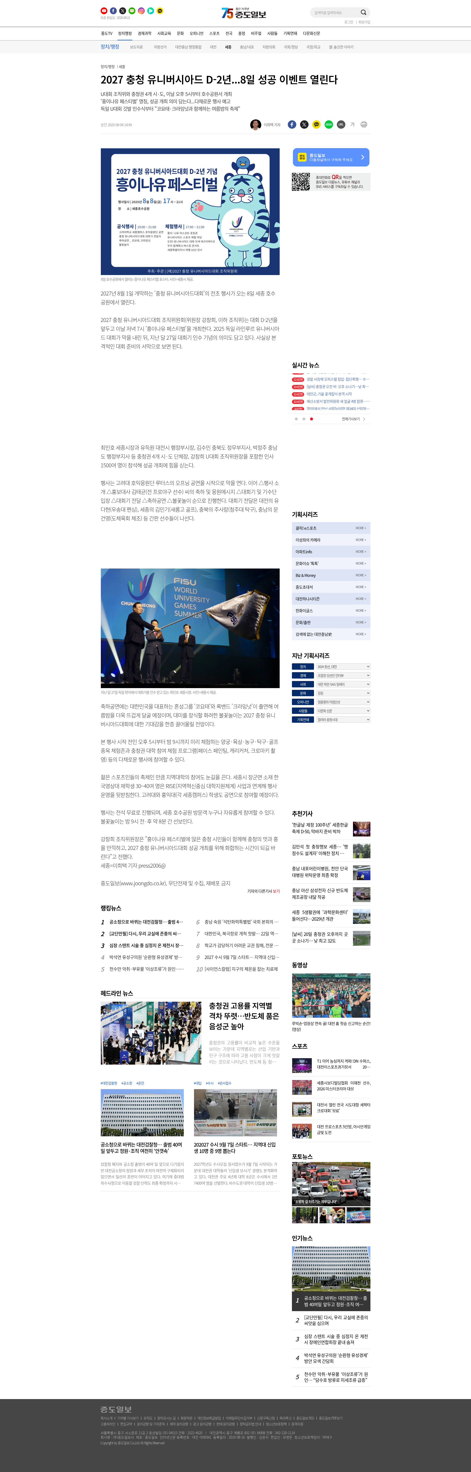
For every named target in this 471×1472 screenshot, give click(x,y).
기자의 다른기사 (263, 891)
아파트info (304, 552)
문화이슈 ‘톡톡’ (307, 563)
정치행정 (125, 33)
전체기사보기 (351, 419)
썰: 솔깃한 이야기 (341, 46)
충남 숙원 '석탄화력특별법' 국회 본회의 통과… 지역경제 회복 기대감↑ (242, 922)
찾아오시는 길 (166, 1418)
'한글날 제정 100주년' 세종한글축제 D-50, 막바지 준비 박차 (320, 827)
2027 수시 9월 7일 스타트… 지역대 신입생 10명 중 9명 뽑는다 (242, 957)
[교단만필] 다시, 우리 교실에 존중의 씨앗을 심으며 (147, 933)
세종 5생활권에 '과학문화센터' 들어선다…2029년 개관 (320, 915)
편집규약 (126, 1424)
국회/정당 (291, 46)
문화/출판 (303, 622)
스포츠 (214, 33)
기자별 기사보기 (128, 1418)
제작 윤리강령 (179, 1424)
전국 (228, 33)
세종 (228, 47)
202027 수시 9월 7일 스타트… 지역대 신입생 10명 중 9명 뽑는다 (234, 1147)
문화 (180, 33)
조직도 (148, 1418)
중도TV (106, 33)
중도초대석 (304, 587)
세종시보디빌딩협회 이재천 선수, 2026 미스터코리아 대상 (343, 1085)
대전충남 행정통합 (188, 46)
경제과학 (144, 33)
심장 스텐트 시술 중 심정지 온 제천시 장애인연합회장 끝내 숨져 (147, 945)
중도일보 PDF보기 (330, 1418)
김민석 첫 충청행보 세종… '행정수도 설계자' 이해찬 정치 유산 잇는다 (320, 849)
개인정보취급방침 (209, 1418)
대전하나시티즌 (308, 599)
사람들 (272, 33)
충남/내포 (247, 46)
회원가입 (364, 21)
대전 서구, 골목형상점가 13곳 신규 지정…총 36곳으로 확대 (338, 384)
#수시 (209, 1083)
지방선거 (160, 46)
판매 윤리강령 (225, 1424)
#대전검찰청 (109, 1083)
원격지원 (297, 1424)
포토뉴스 (302, 1156)
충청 (241, 33)
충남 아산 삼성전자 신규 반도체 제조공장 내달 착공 (320, 893)
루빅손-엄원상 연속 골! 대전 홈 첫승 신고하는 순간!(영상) (331, 1026)
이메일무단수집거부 (239, 1418)
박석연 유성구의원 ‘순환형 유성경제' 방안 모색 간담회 (147, 957)
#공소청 (126, 1083)
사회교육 (164, 33)
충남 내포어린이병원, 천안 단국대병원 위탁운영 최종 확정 (320, 871)
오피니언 (196, 33)
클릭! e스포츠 (306, 528)
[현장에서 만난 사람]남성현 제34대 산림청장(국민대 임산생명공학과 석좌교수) (338, 377)
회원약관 (186, 1418)
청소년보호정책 (276, 1424)
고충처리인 (108, 1424)
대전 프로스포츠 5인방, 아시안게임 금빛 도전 (343, 1129)
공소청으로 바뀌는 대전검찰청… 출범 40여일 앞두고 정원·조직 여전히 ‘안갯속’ (147, 922)
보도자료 (136, 46)
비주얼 (256, 33)
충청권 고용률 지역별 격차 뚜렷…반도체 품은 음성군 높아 (244, 1015)
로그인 (348, 21)
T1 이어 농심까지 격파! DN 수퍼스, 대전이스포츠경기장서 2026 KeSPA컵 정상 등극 (343, 1063)
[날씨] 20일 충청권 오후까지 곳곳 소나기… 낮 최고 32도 (320, 937)
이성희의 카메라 (308, 540)
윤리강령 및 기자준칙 (151, 1424)
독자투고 (285, 1418)
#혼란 (140, 1083)
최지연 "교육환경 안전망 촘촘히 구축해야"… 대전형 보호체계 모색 (338, 391)
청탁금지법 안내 (250, 1424)
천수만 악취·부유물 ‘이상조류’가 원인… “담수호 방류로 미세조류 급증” (147, 969)
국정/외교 (313, 46)
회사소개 (106, 1418)
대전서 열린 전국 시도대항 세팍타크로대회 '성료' (343, 1107)
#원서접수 (224, 1083)
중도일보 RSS (305, 1418)
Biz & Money (305, 575)
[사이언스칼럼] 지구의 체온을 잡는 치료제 (241, 969)
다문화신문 (311, 33)
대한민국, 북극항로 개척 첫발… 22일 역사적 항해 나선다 (242, 933)
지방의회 (268, 46)
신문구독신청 (266, 1418)
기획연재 (290, 33)
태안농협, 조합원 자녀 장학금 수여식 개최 (336, 399)
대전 (213, 46)
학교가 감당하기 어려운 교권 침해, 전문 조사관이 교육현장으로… (242, 945)
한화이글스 (304, 610)
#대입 (197, 1083)
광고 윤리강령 (202, 1424)
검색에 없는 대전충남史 (314, 634)
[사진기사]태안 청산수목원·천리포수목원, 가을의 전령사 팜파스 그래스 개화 (338, 406)
